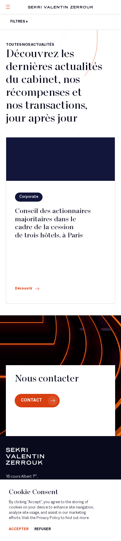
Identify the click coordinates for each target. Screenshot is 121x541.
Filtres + (19, 22)
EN (16, 46)
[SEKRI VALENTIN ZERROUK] (60, 7)
